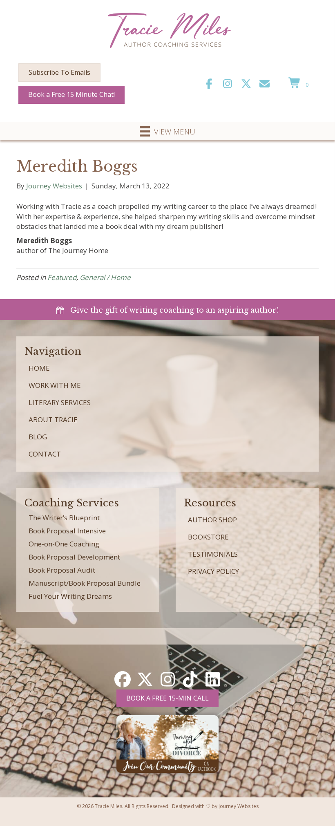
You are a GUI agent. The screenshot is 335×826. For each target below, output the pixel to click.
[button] (209, 83)
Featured (61, 277)
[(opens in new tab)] (167, 743)
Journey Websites (239, 806)
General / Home (105, 277)
